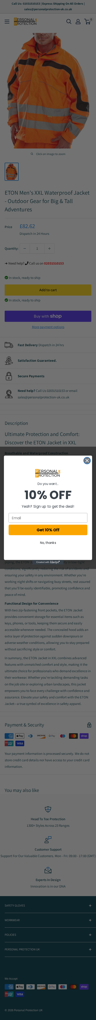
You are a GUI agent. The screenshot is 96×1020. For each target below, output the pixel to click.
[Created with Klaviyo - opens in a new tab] (48, 562)
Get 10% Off (48, 530)
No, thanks (48, 542)
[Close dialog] (87, 460)
